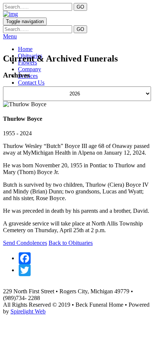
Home (25, 49)
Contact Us (31, 82)
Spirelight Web (28, 311)
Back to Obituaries (71, 243)
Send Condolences (25, 243)
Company (29, 69)
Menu (10, 36)
